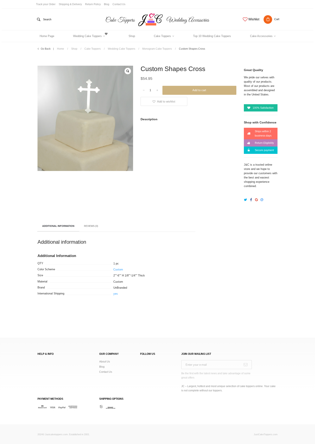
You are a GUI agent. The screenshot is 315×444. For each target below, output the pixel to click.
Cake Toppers (92, 48)
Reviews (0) (91, 226)
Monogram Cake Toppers (157, 48)
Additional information (58, 226)
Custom (118, 269)
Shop (74, 48)
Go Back (46, 48)
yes (115, 293)
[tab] (58, 226)
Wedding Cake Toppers (121, 48)
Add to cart (199, 90)
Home (60, 48)
